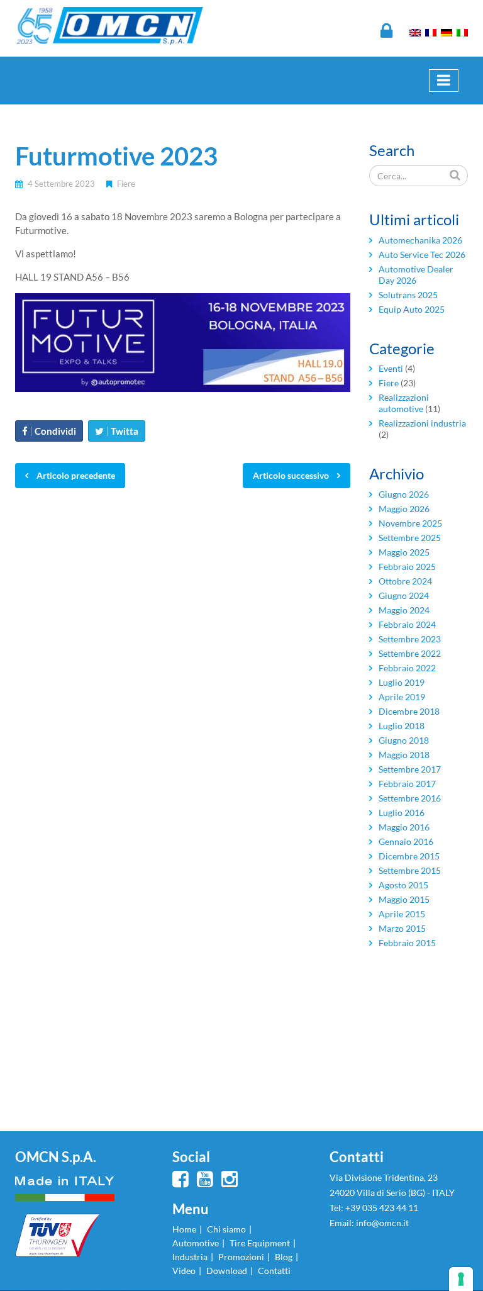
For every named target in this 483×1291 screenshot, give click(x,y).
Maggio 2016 (404, 827)
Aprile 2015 (402, 913)
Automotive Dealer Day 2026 (416, 275)
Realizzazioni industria (422, 423)
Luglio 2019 (402, 682)
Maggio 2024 (404, 610)
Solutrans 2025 (408, 294)
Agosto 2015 (403, 885)
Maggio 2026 (404, 508)
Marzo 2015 (402, 928)
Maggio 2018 (404, 754)
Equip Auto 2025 (412, 309)
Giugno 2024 (404, 595)
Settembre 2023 (410, 639)
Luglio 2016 (402, 812)
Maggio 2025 (404, 552)
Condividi (55, 431)
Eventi (391, 368)
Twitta (124, 431)
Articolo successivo (292, 475)
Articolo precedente (75, 475)
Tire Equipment (260, 1243)
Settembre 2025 (410, 537)
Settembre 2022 (410, 653)
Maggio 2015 (404, 899)
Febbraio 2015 (407, 942)
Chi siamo (226, 1229)
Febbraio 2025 (407, 566)
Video (184, 1270)
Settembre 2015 (410, 870)
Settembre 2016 (410, 798)
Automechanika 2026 (420, 240)
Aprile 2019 (402, 696)
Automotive (195, 1243)
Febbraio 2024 (407, 624)
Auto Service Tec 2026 (422, 254)
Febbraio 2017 (407, 783)
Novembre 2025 (410, 523)
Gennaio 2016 (406, 841)
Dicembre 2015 (409, 856)
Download (226, 1270)
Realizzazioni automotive (404, 403)
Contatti (274, 1270)
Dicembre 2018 (409, 711)
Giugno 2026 (404, 494)
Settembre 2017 (410, 769)
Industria (190, 1256)
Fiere (126, 184)
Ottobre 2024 (405, 581)
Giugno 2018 (404, 740)
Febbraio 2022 (407, 667)
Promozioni (241, 1256)
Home (184, 1229)
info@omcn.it (382, 1222)
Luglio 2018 (402, 725)
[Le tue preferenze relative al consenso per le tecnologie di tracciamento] (461, 1279)
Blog (283, 1256)
